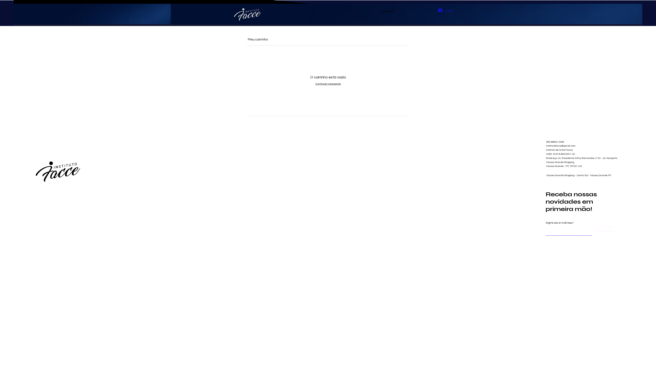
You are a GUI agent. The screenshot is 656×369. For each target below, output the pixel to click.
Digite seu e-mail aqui (559, 222)
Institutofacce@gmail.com (561, 146)
